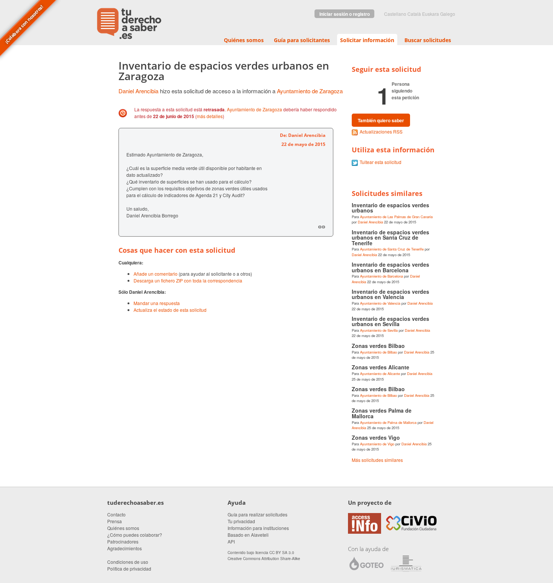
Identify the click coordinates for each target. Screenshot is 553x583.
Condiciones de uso (127, 562)
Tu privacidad (241, 521)
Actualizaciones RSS (381, 131)
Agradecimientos (124, 548)
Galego (447, 14)
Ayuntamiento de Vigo (377, 443)
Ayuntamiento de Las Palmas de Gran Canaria (396, 216)
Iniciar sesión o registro (344, 14)
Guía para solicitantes (302, 40)
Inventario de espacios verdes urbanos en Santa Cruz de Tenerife (390, 237)
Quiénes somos (244, 40)
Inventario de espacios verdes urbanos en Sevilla (390, 321)
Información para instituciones (258, 528)
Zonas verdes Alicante (380, 367)
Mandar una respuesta (157, 303)
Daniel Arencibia (138, 91)
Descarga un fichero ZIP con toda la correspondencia (188, 280)
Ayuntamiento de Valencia (380, 303)
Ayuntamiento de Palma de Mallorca (388, 422)
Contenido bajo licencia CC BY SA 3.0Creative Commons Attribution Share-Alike (264, 555)
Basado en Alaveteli (248, 534)
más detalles (210, 116)
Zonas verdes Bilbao (378, 345)
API (231, 541)
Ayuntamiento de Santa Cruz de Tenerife (392, 249)
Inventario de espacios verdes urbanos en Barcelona (390, 267)
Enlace (321, 226)
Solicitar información (367, 40)
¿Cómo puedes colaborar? (134, 534)
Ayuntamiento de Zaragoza (310, 91)
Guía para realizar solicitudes (257, 514)
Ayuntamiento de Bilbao (378, 352)
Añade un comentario (156, 273)
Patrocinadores (122, 541)
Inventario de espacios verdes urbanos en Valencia (390, 294)
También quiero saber (381, 120)
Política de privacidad (129, 568)
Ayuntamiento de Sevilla (379, 330)
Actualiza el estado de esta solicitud (170, 310)
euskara (430, 14)
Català (414, 14)
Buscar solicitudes (427, 40)
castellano (395, 14)
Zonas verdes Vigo (376, 437)
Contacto (116, 514)
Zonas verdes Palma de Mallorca (382, 413)
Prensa (114, 521)
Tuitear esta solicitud (380, 162)
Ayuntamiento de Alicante (380, 373)
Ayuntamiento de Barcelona (381, 276)
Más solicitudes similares (377, 460)
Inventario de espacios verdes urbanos (390, 207)
